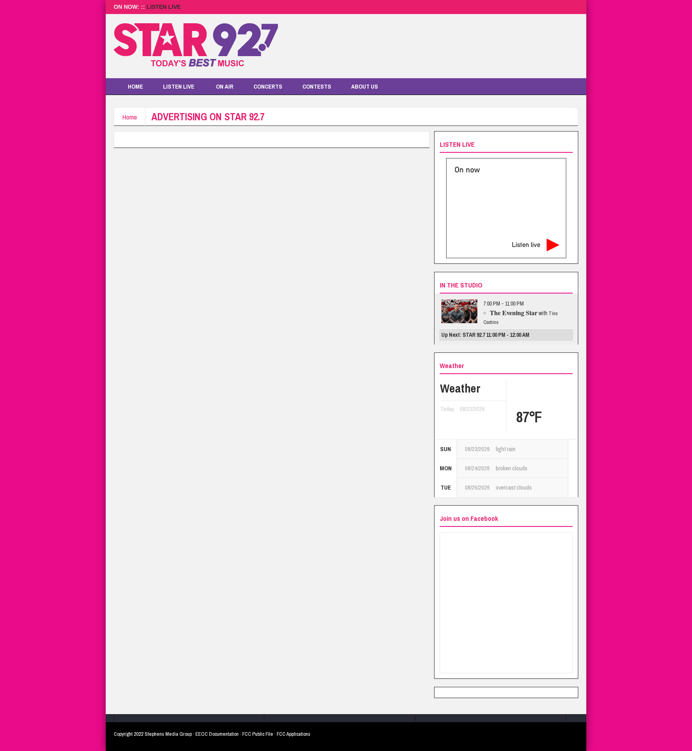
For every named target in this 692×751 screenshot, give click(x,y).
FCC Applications (293, 734)
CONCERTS (267, 86)
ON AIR (224, 86)
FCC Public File (257, 734)
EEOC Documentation (217, 734)
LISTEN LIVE (164, 7)
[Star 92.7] (196, 46)
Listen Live (178, 86)
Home (129, 116)
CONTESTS (316, 86)
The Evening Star (513, 312)
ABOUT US (364, 86)
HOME (135, 86)
